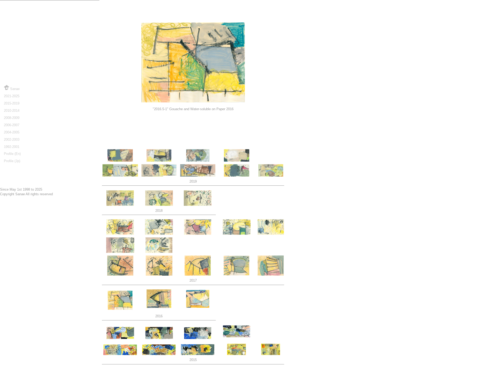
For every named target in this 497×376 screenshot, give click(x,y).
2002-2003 (11, 139)
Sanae (14, 89)
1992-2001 (11, 147)
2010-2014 (11, 110)
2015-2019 (11, 103)
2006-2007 (11, 125)
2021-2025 (11, 96)
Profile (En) (12, 154)
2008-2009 (11, 118)
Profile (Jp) (12, 161)
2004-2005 (11, 132)
